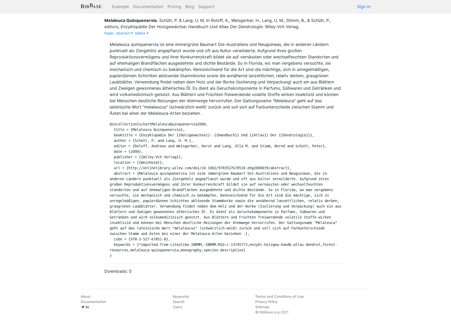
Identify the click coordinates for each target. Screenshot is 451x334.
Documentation (148, 6)
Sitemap (262, 307)
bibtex (140, 33)
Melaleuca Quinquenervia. (131, 20)
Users (177, 307)
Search (179, 302)
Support (206, 6)
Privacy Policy (266, 302)
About (86, 296)
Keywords (181, 296)
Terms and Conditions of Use (279, 296)
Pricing (174, 6)
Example (120, 6)
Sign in (363, 6)
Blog (189, 6)
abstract (123, 33)
